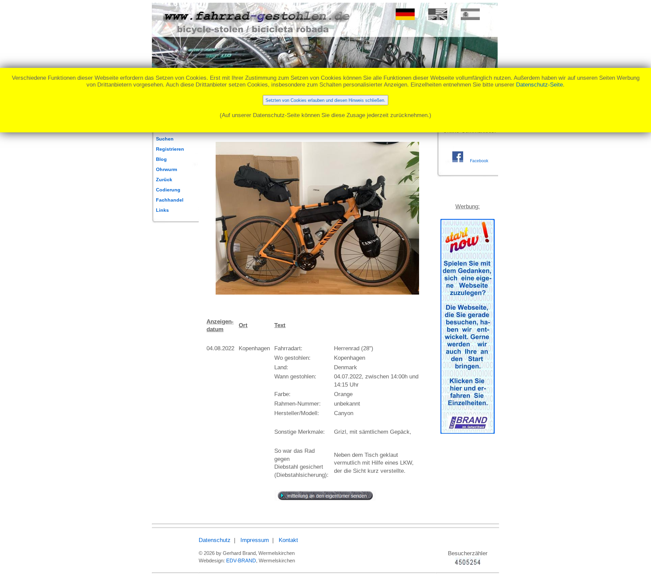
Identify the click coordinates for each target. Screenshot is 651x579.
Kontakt (288, 540)
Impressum (254, 540)
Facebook (479, 160)
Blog (161, 159)
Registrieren (170, 149)
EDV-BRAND (241, 560)
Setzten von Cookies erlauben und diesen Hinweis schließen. (325, 100)
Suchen (165, 139)
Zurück (164, 179)
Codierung (168, 189)
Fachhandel (169, 200)
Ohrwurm (166, 169)
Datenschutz (215, 540)
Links (162, 210)
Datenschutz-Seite (539, 84)
